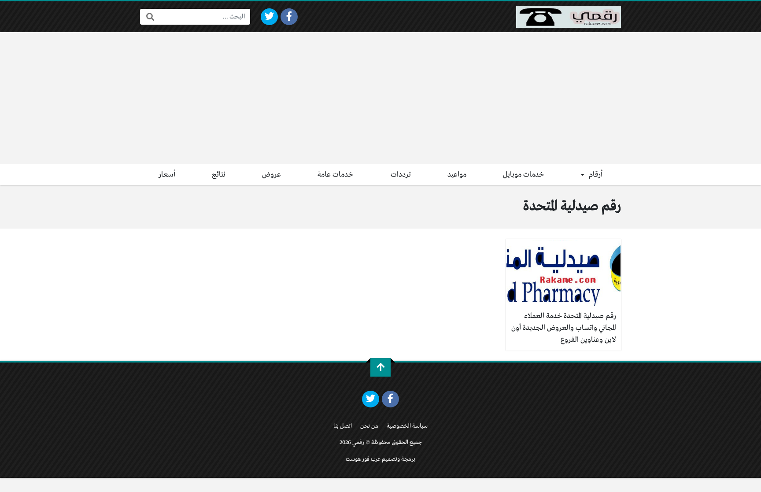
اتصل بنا (342, 426)
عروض (271, 174)
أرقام (595, 174)
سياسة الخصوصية (407, 426)
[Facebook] (289, 16)
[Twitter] (269, 16)
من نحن (369, 426)
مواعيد (456, 174)
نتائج (218, 174)
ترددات (401, 174)
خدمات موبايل (523, 174)
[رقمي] (568, 17)
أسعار (167, 174)
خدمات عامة (336, 174)
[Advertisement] (380, 98)
